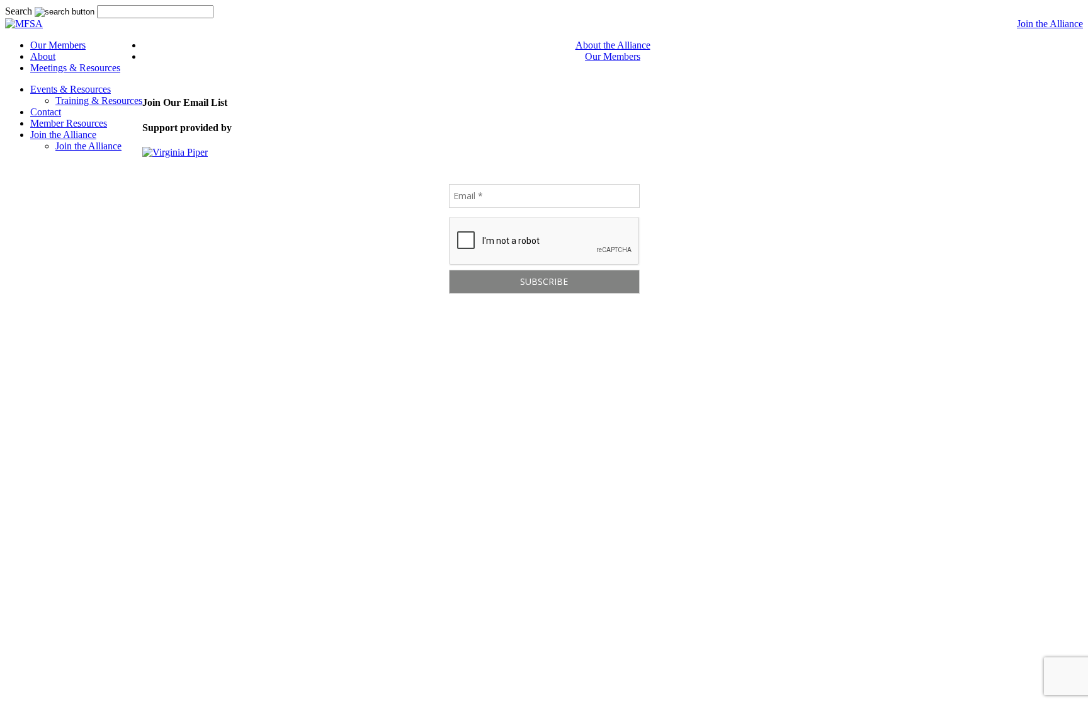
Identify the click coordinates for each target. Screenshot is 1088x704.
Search (18, 11)
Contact (45, 112)
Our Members (58, 45)
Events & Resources (70, 89)
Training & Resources (98, 100)
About (42, 56)
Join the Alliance (1050, 23)
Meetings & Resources (75, 67)
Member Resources (68, 123)
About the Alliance (612, 45)
